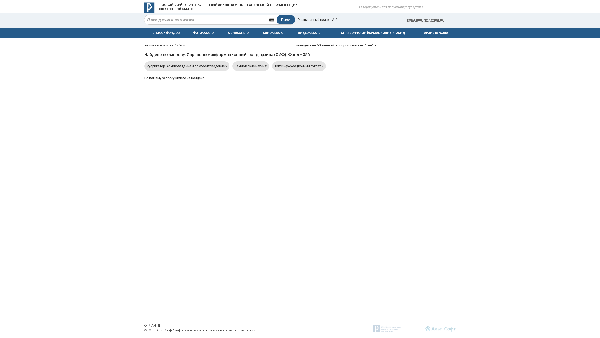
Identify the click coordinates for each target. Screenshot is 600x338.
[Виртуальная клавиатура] (271, 19)
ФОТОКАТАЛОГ (204, 33)
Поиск (285, 20)
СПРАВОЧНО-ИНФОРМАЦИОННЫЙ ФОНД (373, 33)
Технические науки (251, 66)
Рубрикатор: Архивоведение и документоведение (187, 66)
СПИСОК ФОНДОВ (166, 33)
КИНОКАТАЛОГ (274, 33)
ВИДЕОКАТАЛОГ (310, 33)
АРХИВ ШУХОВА (436, 33)
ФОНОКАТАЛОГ (239, 33)
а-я (335, 20)
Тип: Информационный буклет (298, 66)
